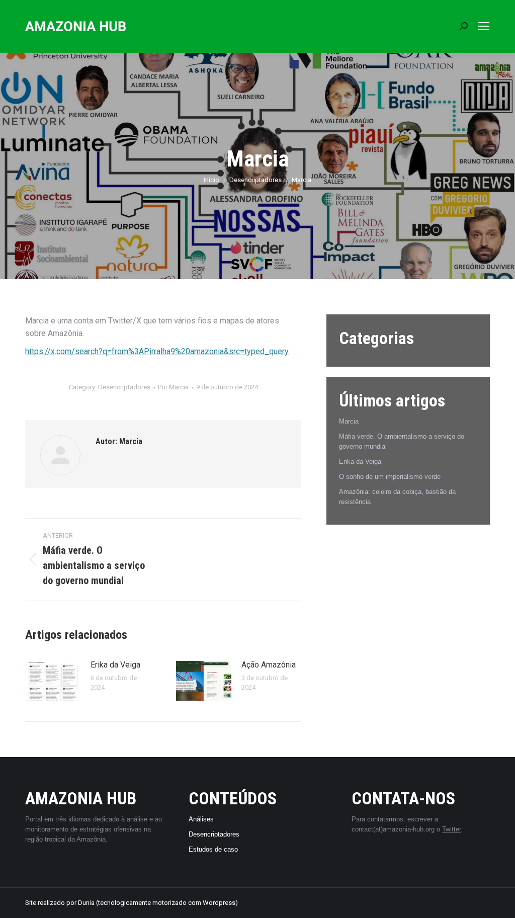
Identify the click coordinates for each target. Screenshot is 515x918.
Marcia (349, 421)
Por (173, 387)
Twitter (451, 829)
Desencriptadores (124, 387)
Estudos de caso (213, 849)
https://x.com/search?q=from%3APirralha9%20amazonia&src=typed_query (157, 351)
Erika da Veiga (115, 665)
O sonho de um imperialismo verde (390, 476)
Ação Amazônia (268, 665)
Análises (201, 819)
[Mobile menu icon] (484, 26)
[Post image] (52, 681)
